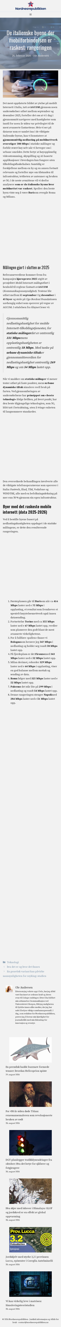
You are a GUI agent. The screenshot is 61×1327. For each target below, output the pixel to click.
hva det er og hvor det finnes (23, 966)
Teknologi (13, 962)
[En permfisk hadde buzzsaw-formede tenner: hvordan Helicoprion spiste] (30, 1060)
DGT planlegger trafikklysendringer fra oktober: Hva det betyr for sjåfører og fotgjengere (29, 1164)
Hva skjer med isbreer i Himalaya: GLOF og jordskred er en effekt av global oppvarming (29, 1212)
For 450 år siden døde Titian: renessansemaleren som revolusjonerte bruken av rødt (29, 1115)
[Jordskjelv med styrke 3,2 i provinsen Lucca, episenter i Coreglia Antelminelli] (30, 1250)
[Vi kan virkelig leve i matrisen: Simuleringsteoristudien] (30, 1294)
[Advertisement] (30, 233)
